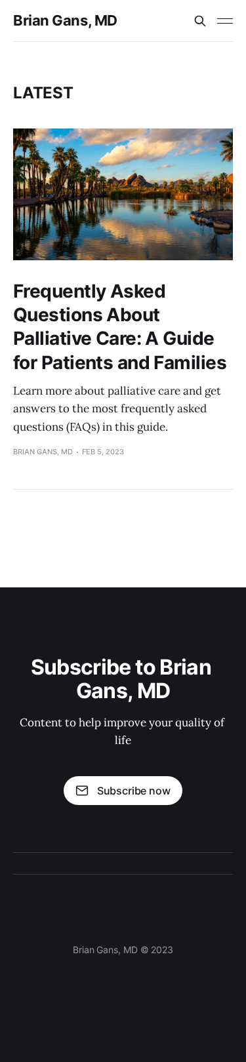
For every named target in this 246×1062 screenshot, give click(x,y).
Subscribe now (134, 790)
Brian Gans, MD (65, 20)
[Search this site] (200, 21)
